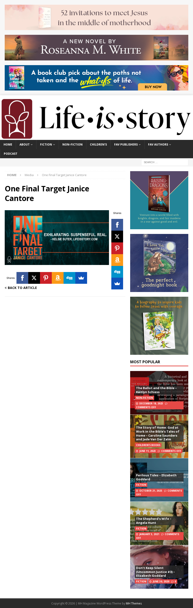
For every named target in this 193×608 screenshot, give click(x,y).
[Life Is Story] (96, 137)
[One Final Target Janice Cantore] (57, 262)
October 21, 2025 (150, 490)
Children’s (98, 144)
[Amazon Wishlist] (117, 260)
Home (8, 144)
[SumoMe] (117, 283)
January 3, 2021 (149, 534)
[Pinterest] (117, 248)
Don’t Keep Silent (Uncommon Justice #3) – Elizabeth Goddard (155, 572)
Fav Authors (158, 144)
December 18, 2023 (151, 403)
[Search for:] (164, 162)
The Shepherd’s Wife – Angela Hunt (153, 521)
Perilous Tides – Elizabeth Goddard (156, 477)
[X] (117, 236)
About (25, 144)
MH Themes (134, 603)
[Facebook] (117, 225)
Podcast (10, 154)
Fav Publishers (126, 144)
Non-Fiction (72, 144)
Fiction (46, 144)
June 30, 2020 (161, 581)
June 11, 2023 (147, 451)
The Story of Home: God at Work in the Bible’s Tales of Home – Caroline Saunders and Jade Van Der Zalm (157, 433)
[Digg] (117, 272)
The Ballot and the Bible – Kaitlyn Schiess (156, 390)
